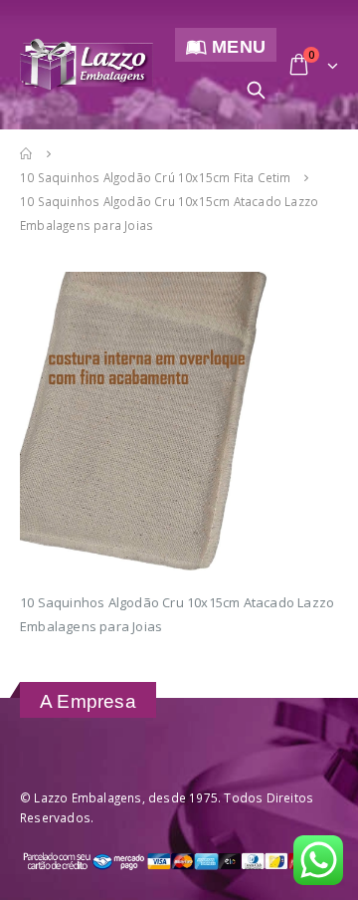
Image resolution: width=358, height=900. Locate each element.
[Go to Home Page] (27, 153)
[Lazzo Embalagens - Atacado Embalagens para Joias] (86, 65)
